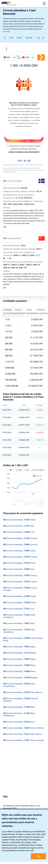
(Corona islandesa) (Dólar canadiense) (19, 630)
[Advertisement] (24, 769)
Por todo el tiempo (38, 470)
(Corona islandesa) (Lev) (18, 532)
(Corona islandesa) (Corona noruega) (20, 589)
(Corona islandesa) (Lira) (18, 608)
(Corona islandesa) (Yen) (18, 526)
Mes (10, 470)
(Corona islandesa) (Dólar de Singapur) (20, 699)
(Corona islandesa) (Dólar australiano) (19, 616)
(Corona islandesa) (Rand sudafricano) (19, 714)
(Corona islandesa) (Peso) (19, 671)
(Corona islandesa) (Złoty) (19, 563)
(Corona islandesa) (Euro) (19, 722)
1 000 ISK (9, 362)
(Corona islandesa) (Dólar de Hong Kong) (23, 639)
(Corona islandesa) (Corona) (20, 538)
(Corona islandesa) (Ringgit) (20, 677)
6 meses (18, 470)
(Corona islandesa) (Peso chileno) (22, 734)
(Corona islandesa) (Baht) (19, 707)
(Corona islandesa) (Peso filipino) (22, 692)
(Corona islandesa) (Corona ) (20, 575)
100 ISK (29, 38)
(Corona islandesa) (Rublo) (19, 602)
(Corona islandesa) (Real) (19, 623)
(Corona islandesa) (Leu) (18, 569)
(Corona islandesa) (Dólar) (19, 520)
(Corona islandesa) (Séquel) (19, 653)
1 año (27, 470)
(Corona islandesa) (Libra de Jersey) (23, 740)
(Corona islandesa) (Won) (19, 665)
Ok (38, 856)
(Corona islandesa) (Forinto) (20, 557)
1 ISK (11, 38)
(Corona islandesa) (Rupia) (19, 646)
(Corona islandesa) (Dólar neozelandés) (19, 685)
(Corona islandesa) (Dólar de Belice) (23, 728)
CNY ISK (6, 32)
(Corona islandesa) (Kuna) (19, 596)
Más (5, 227)
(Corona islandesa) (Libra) (19, 550)
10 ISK (19, 38)
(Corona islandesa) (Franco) (20, 581)
